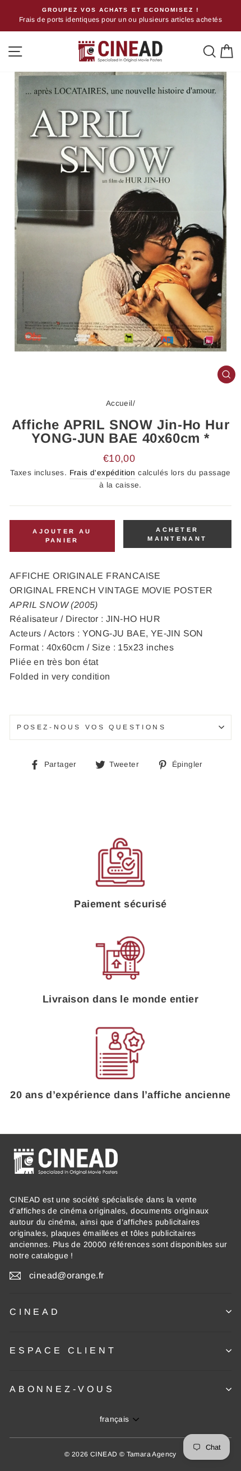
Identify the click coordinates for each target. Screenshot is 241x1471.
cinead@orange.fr (66, 1275)
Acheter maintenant (177, 534)
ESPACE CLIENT (63, 1350)
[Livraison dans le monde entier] (120, 958)
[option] (120, 16)
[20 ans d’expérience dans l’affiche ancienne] (120, 1053)
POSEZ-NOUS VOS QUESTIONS (91, 727)
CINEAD (35, 1312)
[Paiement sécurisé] (120, 862)
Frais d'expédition (102, 473)
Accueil (119, 403)
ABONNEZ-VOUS (62, 1389)
